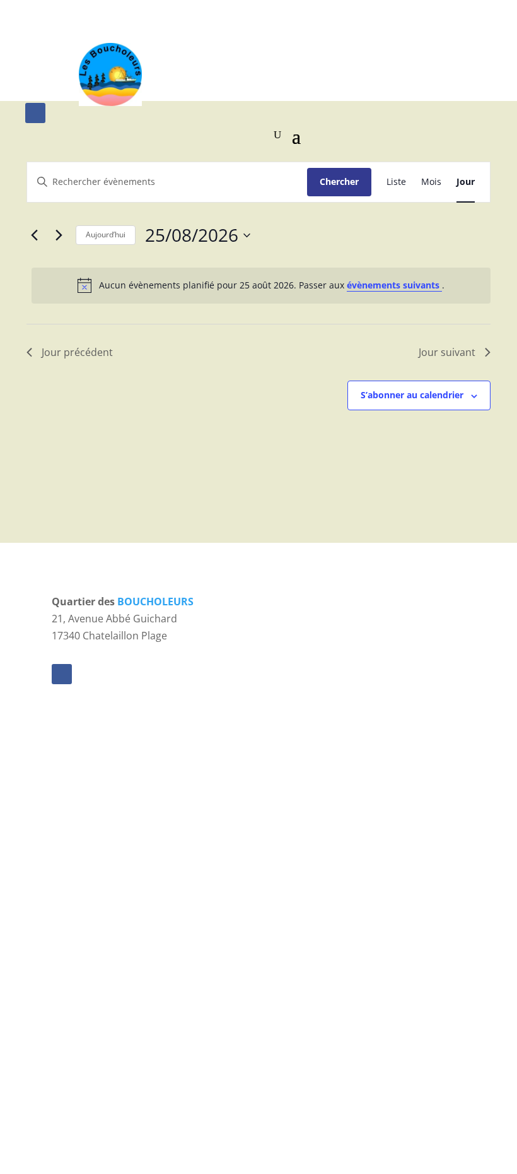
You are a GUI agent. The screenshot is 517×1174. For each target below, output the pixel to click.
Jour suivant (447, 352)
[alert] (261, 285)
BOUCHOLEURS (155, 601)
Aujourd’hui (105, 234)
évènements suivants (394, 285)
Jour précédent (77, 352)
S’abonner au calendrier (412, 395)
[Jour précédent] (34, 235)
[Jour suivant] (58, 235)
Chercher (339, 181)
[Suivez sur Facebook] (35, 113)
